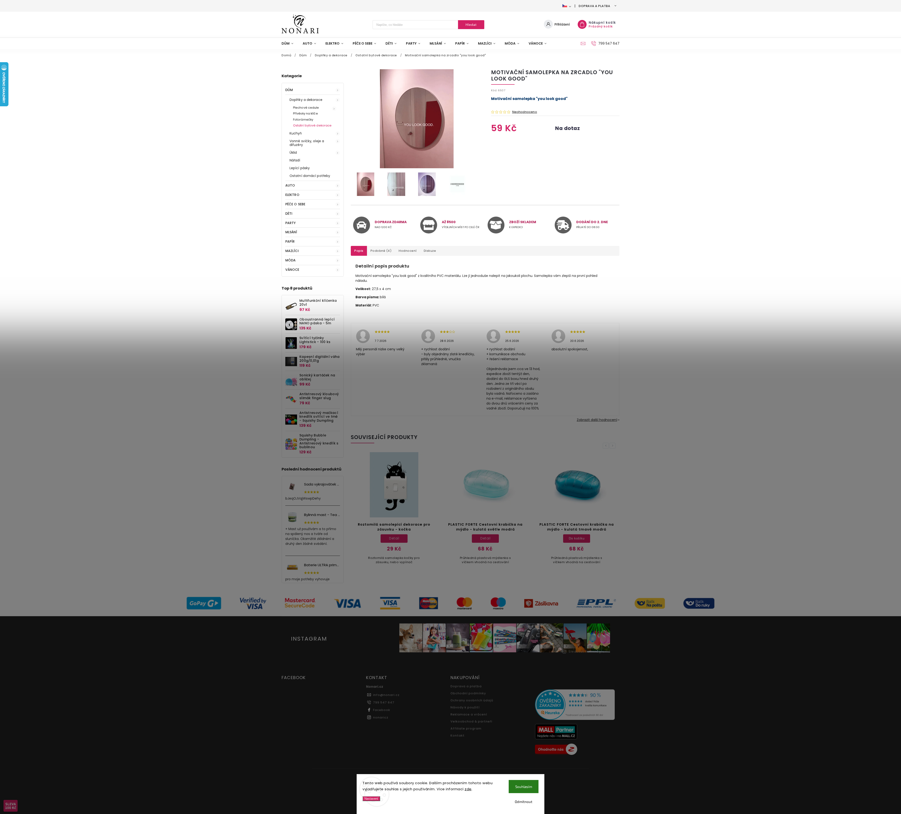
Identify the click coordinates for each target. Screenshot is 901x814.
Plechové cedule (306, 108)
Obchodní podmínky (468, 693)
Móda (290, 260)
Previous (606, 445)
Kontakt (457, 736)
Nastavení (371, 798)
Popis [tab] (358, 251)
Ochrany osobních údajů (471, 700)
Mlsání (291, 232)
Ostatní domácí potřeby (310, 175)
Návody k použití (465, 707)
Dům (289, 90)
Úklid (293, 152)
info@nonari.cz (386, 695)
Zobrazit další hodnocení (597, 419)
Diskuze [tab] (430, 251)
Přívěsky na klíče (305, 113)
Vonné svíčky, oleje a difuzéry (307, 143)
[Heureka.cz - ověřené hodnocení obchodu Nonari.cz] (575, 705)
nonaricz (380, 717)
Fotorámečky (303, 120)
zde (468, 789)
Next (613, 445)
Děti (288, 213)
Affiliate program (465, 728)
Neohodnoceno (524, 112)
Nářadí (295, 160)
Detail (394, 538)
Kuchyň (296, 133)
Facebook (381, 710)
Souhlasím (523, 786)
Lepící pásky (300, 168)
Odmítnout (523, 801)
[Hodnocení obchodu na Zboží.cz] (575, 750)
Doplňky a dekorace (306, 99)
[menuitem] (290, 43)
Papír (290, 241)
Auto (290, 185)
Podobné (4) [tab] (381, 251)
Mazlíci (292, 250)
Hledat (471, 25)
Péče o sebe (295, 204)
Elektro (292, 194)
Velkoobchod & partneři (471, 721)
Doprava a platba (594, 6)
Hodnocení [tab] (408, 251)
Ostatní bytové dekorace (312, 125)
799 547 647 (383, 702)
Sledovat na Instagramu (589, 651)
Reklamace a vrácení (468, 714)
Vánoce (292, 269)
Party (290, 223)
